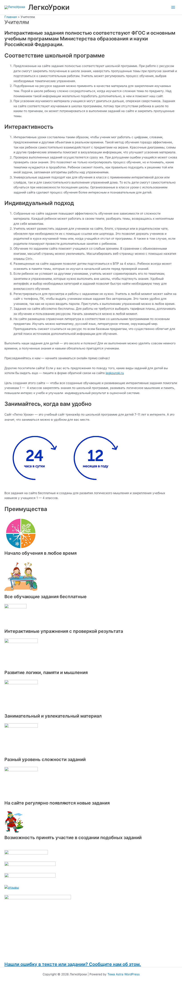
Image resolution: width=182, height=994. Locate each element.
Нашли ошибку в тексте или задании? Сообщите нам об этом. (72, 964)
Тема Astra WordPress (123, 974)
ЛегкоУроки (48, 7)
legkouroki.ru (115, 373)
